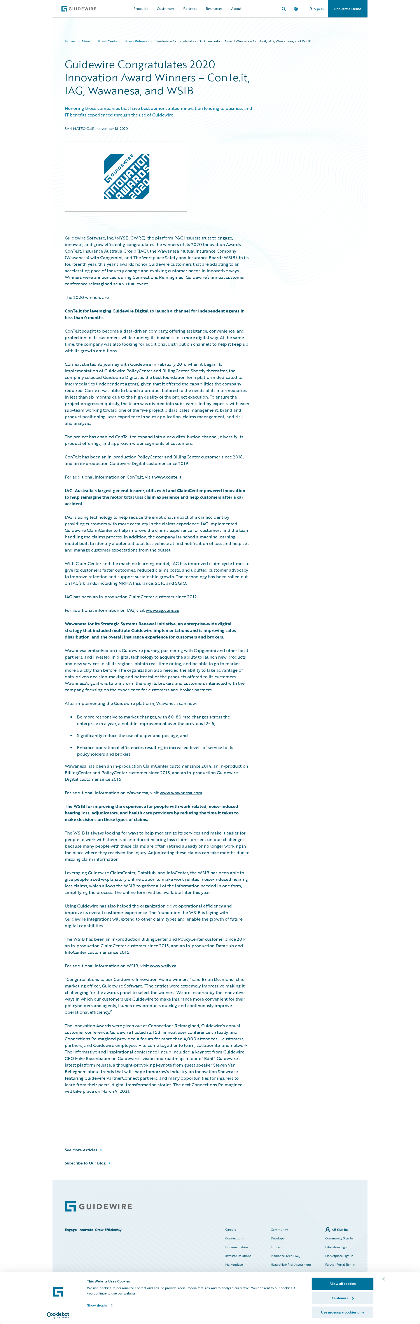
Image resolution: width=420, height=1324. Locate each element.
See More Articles (81, 1150)
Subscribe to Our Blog (85, 1163)
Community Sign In (339, 1238)
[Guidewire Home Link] (98, 1206)
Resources (214, 8)
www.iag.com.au (162, 610)
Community (279, 1229)
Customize (340, 1298)
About (236, 8)
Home (70, 41)
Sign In (319, 9)
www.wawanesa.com (181, 792)
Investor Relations (238, 1255)
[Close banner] (383, 1279)
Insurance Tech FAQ (285, 1255)
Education (278, 1247)
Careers (230, 1229)
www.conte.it (168, 477)
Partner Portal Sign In (340, 1264)
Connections (234, 1238)
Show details (97, 1305)
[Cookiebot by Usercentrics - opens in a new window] (58, 1315)
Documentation (236, 1247)
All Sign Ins (340, 1229)
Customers (166, 8)
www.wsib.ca (163, 965)
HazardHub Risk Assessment (291, 1264)
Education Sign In (337, 1247)
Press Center (108, 41)
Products (140, 8)
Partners (190, 8)
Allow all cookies (342, 1284)
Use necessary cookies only (342, 1312)
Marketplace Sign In (339, 1255)
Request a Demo (347, 8)
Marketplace (234, 1264)
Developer (278, 1238)
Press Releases (137, 41)
